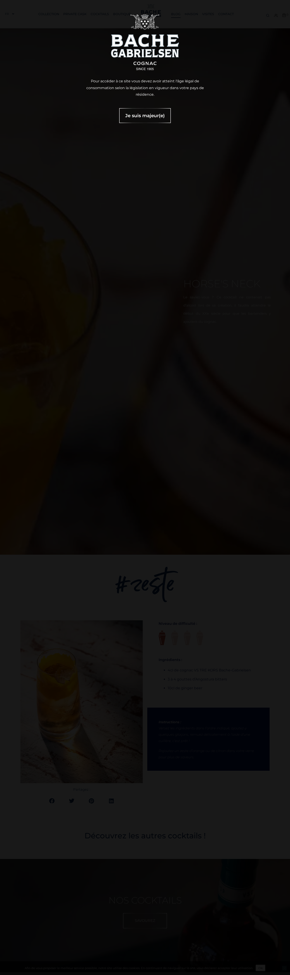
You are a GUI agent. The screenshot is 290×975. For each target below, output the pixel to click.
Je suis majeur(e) (145, 115)
